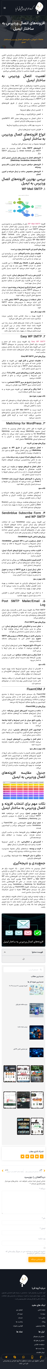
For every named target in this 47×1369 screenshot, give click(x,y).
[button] (5, 952)
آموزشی (34, 39)
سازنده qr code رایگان (21, 1005)
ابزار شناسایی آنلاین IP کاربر (20, 1049)
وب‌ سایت (41, 1239)
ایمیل (42, 1228)
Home (40, 39)
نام (43, 1218)
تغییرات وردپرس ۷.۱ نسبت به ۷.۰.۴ (18, 986)
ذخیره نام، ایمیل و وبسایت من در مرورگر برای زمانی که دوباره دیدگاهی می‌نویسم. (25, 1252)
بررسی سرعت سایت (22, 1027)
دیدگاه (42, 1189)
